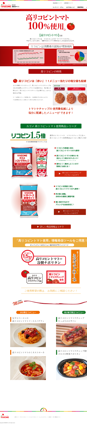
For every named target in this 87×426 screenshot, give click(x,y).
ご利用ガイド (16, 416)
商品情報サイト (56, 3)
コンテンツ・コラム (58, 7)
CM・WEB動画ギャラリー (56, 416)
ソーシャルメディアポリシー (32, 416)
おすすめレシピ (70, 7)
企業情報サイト (67, 3)
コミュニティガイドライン (42, 416)
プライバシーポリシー (23, 416)
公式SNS (49, 416)
